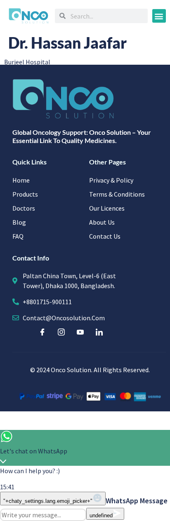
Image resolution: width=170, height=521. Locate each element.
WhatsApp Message (137, 500)
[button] (159, 16)
